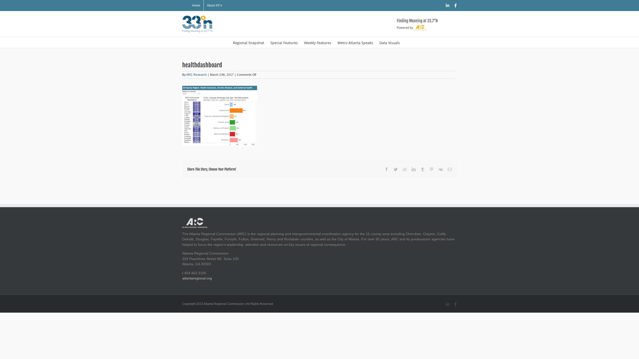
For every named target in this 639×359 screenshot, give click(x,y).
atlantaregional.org (197, 278)
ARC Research (196, 75)
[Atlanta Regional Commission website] (194, 220)
